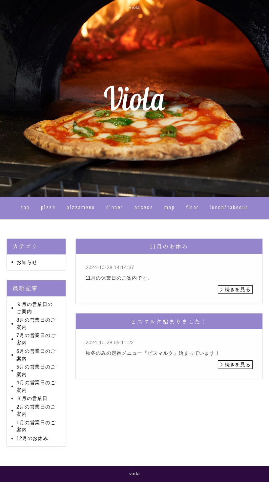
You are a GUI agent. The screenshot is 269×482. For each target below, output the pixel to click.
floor (192, 207)
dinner (114, 207)
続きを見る (238, 289)
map (169, 207)
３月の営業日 (32, 398)
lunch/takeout (229, 207)
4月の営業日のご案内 (35, 386)
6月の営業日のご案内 (35, 354)
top (25, 207)
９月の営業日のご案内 (34, 307)
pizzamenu (81, 207)
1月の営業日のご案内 (35, 426)
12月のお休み (32, 438)
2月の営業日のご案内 (35, 410)
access (143, 207)
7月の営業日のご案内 (35, 339)
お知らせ (26, 262)
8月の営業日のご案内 (35, 323)
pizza (48, 207)
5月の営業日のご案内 (35, 370)
